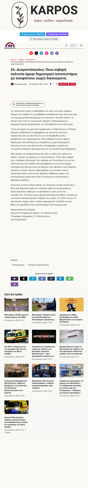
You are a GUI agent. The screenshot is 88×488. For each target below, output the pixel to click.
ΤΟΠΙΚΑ (72, 84)
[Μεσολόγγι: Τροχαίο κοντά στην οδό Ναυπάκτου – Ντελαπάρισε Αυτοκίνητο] (44, 304)
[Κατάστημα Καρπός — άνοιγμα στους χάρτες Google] (44, 15)
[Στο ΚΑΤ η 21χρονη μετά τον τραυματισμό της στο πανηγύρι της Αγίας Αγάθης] (16, 336)
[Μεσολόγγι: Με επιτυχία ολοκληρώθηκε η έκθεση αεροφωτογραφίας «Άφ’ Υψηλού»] (44, 370)
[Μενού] (81, 45)
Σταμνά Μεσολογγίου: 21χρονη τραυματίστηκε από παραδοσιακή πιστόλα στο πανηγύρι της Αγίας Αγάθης (16, 422)
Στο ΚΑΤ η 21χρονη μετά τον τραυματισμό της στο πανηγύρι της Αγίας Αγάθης (15, 350)
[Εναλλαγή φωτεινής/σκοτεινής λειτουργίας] (73, 45)
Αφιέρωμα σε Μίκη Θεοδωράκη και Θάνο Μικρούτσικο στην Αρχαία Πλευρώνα (71, 318)
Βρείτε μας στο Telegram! (34, 34)
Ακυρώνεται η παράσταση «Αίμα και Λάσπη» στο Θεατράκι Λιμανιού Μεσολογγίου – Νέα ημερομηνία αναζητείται (43, 351)
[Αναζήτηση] (66, 45)
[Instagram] (46, 53)
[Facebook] (52, 53)
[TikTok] (36, 53)
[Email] (14, 279)
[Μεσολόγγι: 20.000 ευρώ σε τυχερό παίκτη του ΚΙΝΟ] (16, 304)
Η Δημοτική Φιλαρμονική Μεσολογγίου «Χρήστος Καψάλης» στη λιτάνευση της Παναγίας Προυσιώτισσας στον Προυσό (15, 387)
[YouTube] (31, 53)
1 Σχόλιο (7, 432)
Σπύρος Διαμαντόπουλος (38, 265)
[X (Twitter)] (23, 279)
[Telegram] (41, 53)
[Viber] (57, 53)
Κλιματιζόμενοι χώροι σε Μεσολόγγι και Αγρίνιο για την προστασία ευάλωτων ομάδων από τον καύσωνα (71, 350)
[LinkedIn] (60, 279)
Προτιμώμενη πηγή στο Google (45, 39)
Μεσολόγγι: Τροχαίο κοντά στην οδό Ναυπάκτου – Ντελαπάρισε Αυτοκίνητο (44, 317)
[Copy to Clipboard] (51, 279)
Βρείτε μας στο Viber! (58, 34)
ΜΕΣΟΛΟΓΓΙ (63, 84)
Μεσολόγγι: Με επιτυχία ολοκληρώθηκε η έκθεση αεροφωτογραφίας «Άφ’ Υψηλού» (43, 384)
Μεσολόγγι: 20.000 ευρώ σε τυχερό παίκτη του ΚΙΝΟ (16, 316)
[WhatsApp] (69, 279)
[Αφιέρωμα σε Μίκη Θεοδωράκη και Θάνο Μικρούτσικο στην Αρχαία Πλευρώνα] (71, 304)
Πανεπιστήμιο (18, 265)
